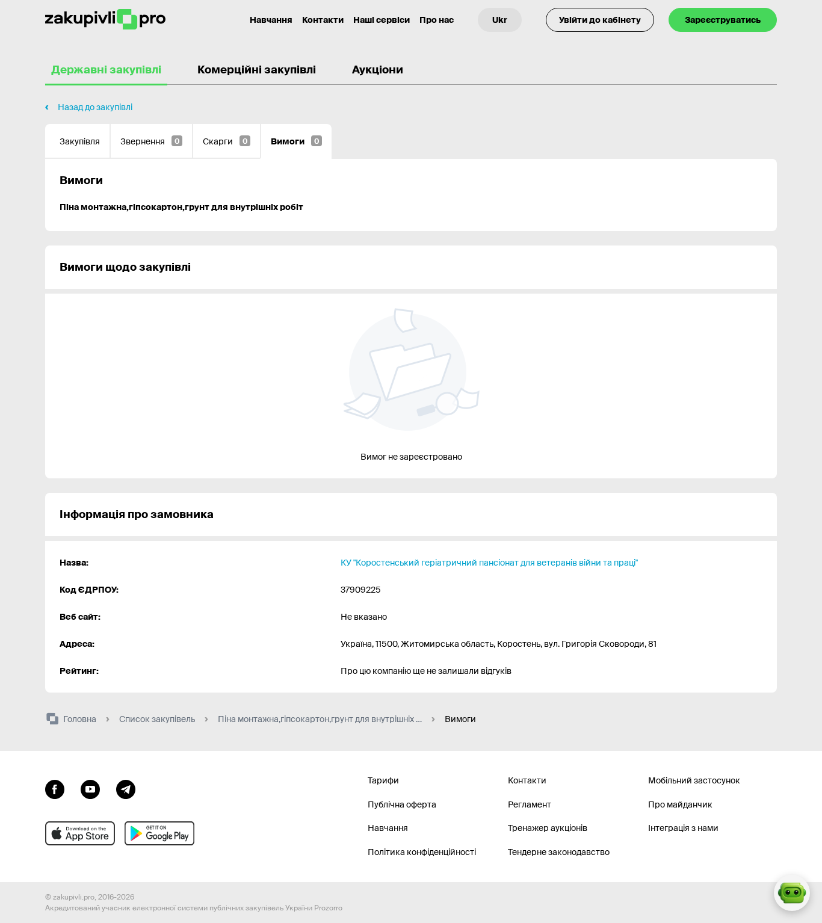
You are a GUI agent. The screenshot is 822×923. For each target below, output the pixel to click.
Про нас (436, 19)
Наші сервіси (381, 19)
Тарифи (383, 780)
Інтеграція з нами (683, 828)
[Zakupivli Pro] (105, 19)
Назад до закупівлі (95, 107)
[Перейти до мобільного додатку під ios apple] (80, 833)
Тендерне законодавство (559, 852)
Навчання (271, 19)
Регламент (529, 804)
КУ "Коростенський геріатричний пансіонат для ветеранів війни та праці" (489, 562)
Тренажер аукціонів (547, 828)
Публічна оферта (402, 804)
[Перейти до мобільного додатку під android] (159, 833)
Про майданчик (680, 804)
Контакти (323, 19)
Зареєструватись (723, 19)
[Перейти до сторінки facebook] (54, 788)
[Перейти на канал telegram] (125, 788)
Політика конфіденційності (422, 852)
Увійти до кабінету (600, 19)
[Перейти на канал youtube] (90, 788)
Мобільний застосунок (694, 780)
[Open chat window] (792, 893)
